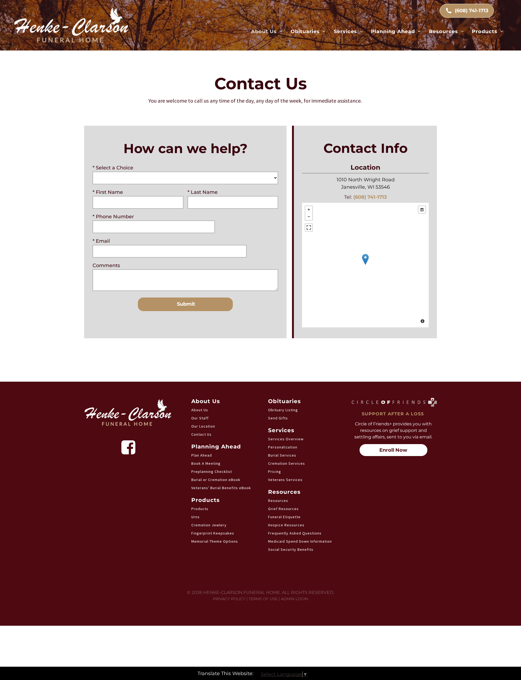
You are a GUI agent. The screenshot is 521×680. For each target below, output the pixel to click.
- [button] (308, 216)
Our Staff (200, 418)
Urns (195, 516)
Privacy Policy (229, 598)
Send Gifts (278, 418)
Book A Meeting (206, 463)
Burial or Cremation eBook (215, 479)
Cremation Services (286, 463)
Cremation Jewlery (209, 525)
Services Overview (286, 439)
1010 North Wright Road (365, 180)
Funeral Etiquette (284, 516)
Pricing (274, 471)
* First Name (108, 192)
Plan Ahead (201, 455)
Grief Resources (283, 508)
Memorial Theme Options (214, 541)
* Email (101, 241)
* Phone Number (113, 217)
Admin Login (294, 598)
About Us (199, 409)
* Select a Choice (113, 168)
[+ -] (365, 265)
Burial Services (282, 455)
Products (199, 508)
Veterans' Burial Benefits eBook (221, 487)
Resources (278, 500)
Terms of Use (263, 598)
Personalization (282, 447)
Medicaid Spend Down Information (300, 541)
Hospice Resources (286, 525)
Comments (106, 265)
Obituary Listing (283, 409)
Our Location (203, 426)
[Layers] (421, 209)
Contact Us (201, 434)
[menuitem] (267, 31)
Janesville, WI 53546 (365, 187)
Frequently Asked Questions (295, 533)
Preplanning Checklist (211, 471)
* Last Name (203, 192)
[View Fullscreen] (308, 227)
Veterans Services (285, 479)
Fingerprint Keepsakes (212, 533)
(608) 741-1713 (370, 197)
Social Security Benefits (290, 549)
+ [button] (308, 209)
